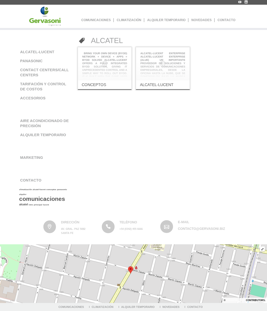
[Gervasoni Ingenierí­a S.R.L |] (44, 16)
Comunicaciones (96, 20)
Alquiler (22, 194)
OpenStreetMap (235, 300)
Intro (31, 205)
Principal (38, 205)
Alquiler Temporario (166, 20)
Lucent (46, 205)
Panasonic (31, 61)
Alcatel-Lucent (37, 52)
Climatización (129, 20)
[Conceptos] (104, 63)
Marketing (31, 158)
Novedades (201, 20)
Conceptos (51, 189)
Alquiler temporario (43, 135)
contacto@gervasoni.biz (201, 229)
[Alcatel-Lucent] (162, 63)
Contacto (226, 20)
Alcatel (23, 204)
